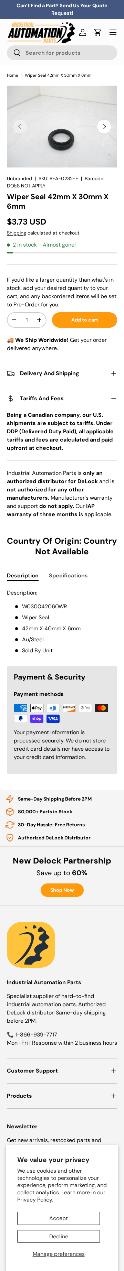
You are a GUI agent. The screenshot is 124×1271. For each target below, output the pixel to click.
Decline (58, 1236)
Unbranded (19, 178)
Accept (58, 1218)
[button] (97, 32)
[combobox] (62, 52)
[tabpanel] (62, 622)
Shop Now (62, 890)
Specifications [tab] (68, 575)
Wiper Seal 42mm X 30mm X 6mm (58, 75)
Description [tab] (23, 575)
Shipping (16, 233)
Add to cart (84, 320)
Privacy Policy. (35, 1199)
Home (12, 75)
